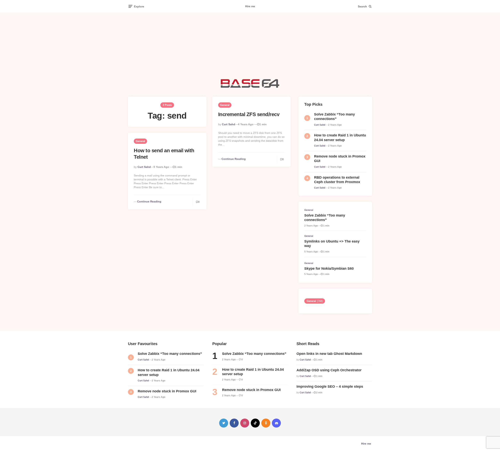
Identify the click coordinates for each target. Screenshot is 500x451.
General (224, 105)
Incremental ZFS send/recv (248, 114)
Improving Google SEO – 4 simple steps (329, 386)
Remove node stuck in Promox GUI (339, 158)
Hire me (250, 6)
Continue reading (233, 158)
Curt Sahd (228, 124)
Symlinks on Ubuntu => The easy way (332, 243)
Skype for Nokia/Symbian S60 (329, 268)
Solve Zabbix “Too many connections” (334, 116)
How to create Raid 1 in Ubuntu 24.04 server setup (340, 137)
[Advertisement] (250, 46)
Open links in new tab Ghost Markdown (329, 354)
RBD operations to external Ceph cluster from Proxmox (337, 179)
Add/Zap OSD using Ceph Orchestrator (329, 370)
